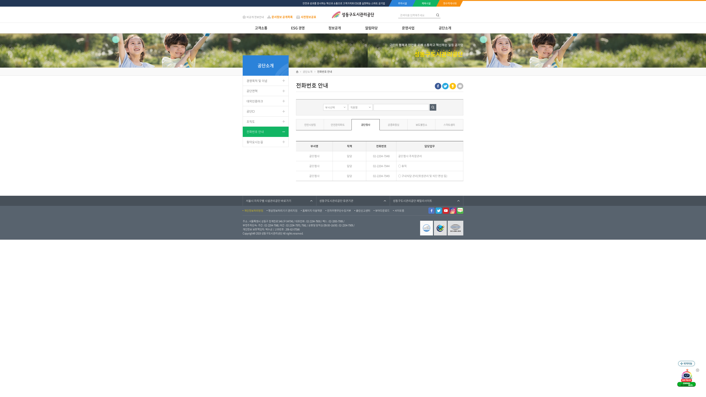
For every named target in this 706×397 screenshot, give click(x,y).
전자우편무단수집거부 (339, 210)
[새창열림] (431, 210)
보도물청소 (421, 124)
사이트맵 (399, 210)
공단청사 (365, 124)
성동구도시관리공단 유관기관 (336, 201)
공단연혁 (252, 91)
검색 (433, 107)
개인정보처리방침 (253, 210)
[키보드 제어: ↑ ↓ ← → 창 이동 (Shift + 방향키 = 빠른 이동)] (686, 363)
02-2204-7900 (313, 221)
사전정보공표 (308, 17)
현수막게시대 (450, 3)
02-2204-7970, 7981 (296, 225)
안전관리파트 (338, 124)
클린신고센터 (363, 210)
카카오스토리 (453, 86)
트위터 (445, 86)
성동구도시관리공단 (353, 15)
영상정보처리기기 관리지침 (282, 210)
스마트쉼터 (449, 124)
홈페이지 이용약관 (312, 210)
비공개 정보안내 (255, 17)
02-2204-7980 (271, 225)
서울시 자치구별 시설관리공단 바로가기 (268, 201)
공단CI (251, 111)
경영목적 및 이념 (257, 80)
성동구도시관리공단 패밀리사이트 (412, 201)
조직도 (251, 121)
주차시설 (402, 3)
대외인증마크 (255, 101)
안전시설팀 (310, 124)
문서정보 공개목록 (282, 17)
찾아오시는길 (255, 142)
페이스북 (438, 86)
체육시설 (426, 3)
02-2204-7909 (346, 225)
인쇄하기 (460, 86)
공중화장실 (393, 124)
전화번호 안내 (255, 131)
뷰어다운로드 (382, 210)
